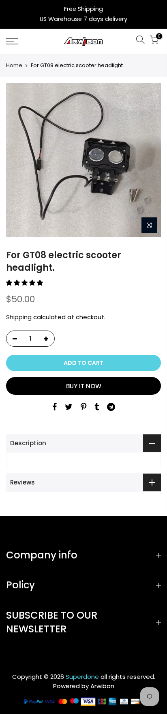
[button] (25, 282)
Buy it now (83, 386)
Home (14, 65)
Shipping (19, 317)
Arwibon (102, 686)
